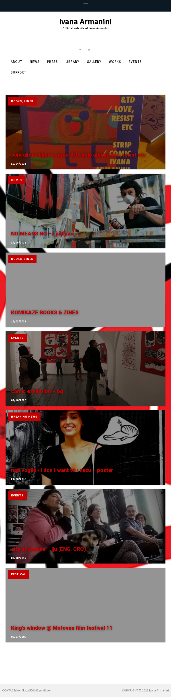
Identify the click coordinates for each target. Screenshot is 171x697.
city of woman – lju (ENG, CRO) (48, 549)
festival (18, 574)
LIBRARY (72, 62)
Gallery (94, 62)
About (16, 62)
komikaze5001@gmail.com (34, 690)
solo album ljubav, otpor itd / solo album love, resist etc (78, 155)
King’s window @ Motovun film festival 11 (61, 628)
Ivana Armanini (85, 22)
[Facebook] (80, 50)
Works (115, 62)
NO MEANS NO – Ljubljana (43, 234)
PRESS (52, 62)
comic (16, 180)
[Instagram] (89, 50)
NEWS (35, 62)
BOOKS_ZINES (22, 101)
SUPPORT (18, 72)
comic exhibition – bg (37, 391)
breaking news (24, 416)
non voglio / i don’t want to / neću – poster (62, 470)
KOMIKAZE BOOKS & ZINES (45, 312)
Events (135, 62)
